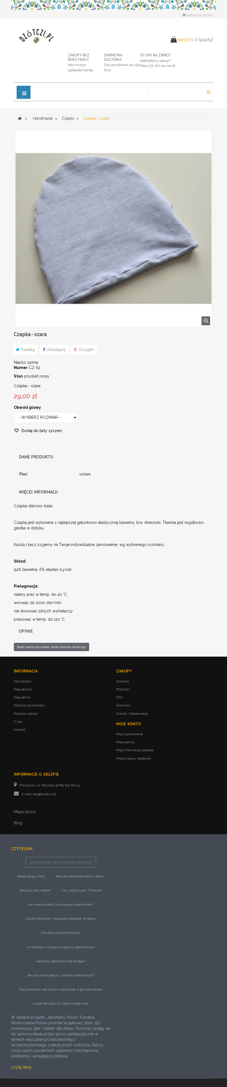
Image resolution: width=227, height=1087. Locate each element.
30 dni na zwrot (155, 55)
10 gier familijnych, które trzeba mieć (61, 1003)
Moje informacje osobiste (135, 750)
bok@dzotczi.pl (44, 794)
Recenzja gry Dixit (31, 876)
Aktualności (23, 681)
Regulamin (22, 697)
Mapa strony (25, 812)
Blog (18, 823)
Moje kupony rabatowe (133, 758)
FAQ (119, 697)
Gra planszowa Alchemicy (60, 933)
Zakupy (124, 671)
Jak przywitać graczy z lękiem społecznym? (61, 975)
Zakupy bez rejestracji (78, 57)
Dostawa (122, 681)
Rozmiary (123, 705)
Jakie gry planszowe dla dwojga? (61, 961)
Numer (21, 367)
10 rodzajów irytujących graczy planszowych (61, 947)
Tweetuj (27, 349)
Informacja (26, 671)
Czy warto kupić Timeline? (81, 890)
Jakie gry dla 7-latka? (35, 890)
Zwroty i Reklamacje (132, 714)
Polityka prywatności (29, 705)
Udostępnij (55, 349)
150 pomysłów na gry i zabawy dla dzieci (61, 862)
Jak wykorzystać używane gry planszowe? (60, 904)
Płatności (123, 689)
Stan (18, 376)
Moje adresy (125, 742)
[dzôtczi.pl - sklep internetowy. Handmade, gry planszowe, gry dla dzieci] (37, 36)
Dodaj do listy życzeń (41, 430)
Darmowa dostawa (113, 57)
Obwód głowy (28, 407)
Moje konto (128, 723)
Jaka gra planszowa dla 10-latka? (79, 876)
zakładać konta (80, 70)
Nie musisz (77, 65)
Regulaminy (23, 689)
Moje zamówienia (129, 734)
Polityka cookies (26, 714)
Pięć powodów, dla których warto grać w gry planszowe (60, 989)
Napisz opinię (26, 362)
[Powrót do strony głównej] (20, 118)
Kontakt (19, 730)
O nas (18, 722)
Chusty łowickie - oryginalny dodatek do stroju (60, 918)
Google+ (86, 349)
